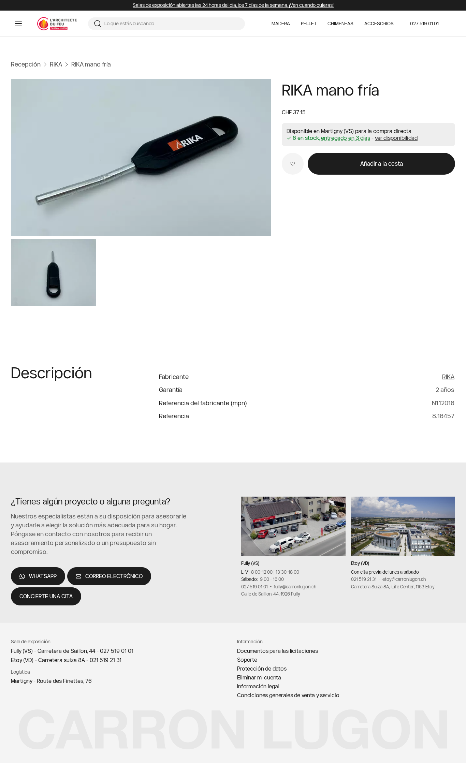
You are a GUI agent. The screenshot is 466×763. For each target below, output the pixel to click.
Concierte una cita (46, 596)
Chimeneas (340, 23)
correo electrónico (114, 576)
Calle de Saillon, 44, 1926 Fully (270, 594)
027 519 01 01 (424, 23)
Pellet (309, 23)
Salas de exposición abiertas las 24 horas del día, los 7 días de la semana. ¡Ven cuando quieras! (233, 5)
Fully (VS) (250, 563)
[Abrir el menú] (18, 23)
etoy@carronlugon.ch (404, 579)
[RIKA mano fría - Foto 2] (53, 273)
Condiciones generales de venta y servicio (288, 695)
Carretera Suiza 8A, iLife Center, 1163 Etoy (393, 586)
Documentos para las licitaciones (277, 651)
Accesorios (379, 23)
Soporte (247, 660)
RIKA (448, 376)
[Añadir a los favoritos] (293, 164)
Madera (281, 23)
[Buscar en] (97, 23)
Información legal (258, 686)
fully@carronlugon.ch (295, 586)
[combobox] (171, 24)
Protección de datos (262, 668)
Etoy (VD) (360, 563)
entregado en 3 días (345, 138)
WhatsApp (43, 576)
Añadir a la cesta (381, 163)
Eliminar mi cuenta (259, 677)
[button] (396, 138)
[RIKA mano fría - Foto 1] (141, 157)
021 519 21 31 (364, 579)
